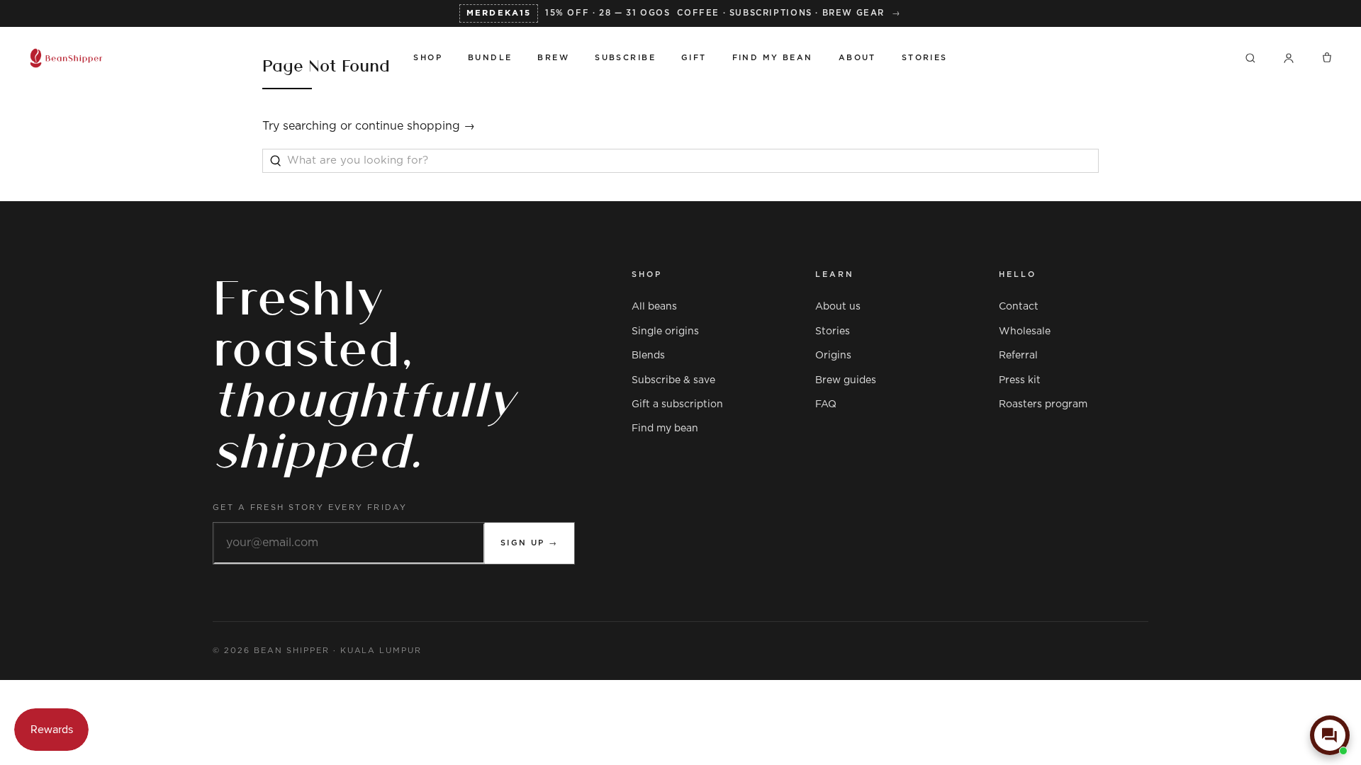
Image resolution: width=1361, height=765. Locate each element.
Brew (553, 58)
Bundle (490, 58)
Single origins (665, 331)
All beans (654, 307)
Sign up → (529, 543)
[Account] (1288, 58)
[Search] (1250, 58)
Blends (648, 356)
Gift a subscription (677, 404)
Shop (427, 58)
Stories (925, 58)
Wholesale (1025, 331)
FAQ (825, 404)
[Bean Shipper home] (208, 58)
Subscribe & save (673, 380)
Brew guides (845, 380)
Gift (694, 58)
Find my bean (665, 429)
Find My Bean (772, 58)
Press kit (1020, 380)
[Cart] (1327, 58)
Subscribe (625, 58)
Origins (833, 356)
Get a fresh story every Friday (310, 507)
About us (838, 307)
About (857, 58)
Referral (1018, 356)
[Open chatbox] (1330, 735)
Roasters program (1043, 404)
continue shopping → (415, 126)
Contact (1018, 307)
